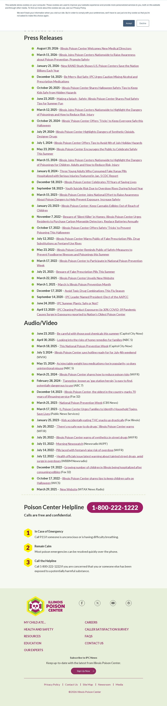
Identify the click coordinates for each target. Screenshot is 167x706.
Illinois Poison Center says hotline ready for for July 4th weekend (95, 352)
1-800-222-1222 (115, 507)
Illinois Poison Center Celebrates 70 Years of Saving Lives (100, 182)
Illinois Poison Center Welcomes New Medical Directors (95, 48)
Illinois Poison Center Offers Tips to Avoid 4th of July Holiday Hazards (98, 143)
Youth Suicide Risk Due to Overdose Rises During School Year (104, 188)
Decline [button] (142, 23)
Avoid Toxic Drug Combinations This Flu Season (95, 290)
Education (32, 643)
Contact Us (94, 643)
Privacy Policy (52, 684)
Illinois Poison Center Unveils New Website (86, 278)
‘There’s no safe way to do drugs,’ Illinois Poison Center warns (95, 426)
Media (119, 684)
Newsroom (104, 684)
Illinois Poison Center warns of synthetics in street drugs (92, 437)
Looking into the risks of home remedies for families (89, 340)
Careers (91, 622)
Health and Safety (38, 629)
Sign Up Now (83, 671)
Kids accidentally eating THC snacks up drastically (92, 420)
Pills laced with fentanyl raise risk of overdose (85, 450)
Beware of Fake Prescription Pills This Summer (85, 271)
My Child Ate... (35, 622)
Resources (32, 636)
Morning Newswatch (69, 443)
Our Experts (33, 650)
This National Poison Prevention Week (83, 346)
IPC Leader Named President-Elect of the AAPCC (96, 297)
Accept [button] (129, 23)
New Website (68, 489)
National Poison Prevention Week (80, 402)
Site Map (88, 684)
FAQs (88, 636)
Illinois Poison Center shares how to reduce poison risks (94, 374)
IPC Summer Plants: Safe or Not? (77, 303)
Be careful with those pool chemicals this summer (88, 333)
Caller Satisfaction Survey (107, 629)
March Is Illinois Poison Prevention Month (84, 284)
